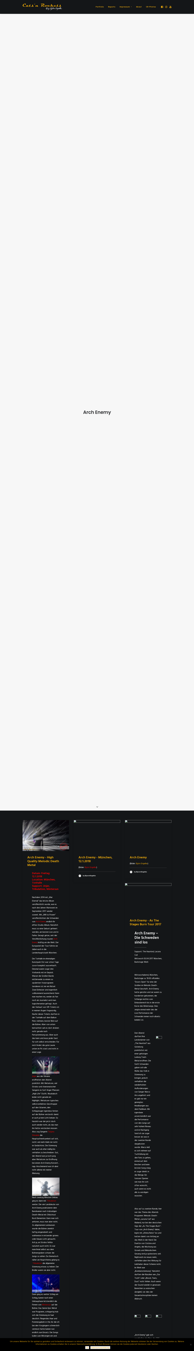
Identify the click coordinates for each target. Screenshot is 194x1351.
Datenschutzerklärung (100, 1348)
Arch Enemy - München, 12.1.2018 (95, 859)
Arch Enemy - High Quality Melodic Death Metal (43, 861)
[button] (162, 7)
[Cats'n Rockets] (42, 7)
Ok (87, 1348)
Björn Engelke (142, 863)
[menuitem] (100, 7)
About (139, 7)
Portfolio (100, 7)
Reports (111, 7)
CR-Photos (151, 7)
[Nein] (190, 1344)
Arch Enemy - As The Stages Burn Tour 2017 (145, 922)
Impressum (125, 7)
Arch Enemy (138, 857)
